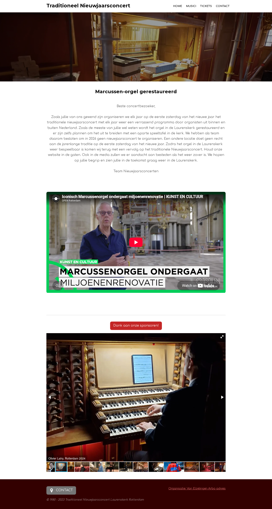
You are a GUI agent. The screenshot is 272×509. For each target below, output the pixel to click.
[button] (222, 337)
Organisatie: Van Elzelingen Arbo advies (197, 488)
